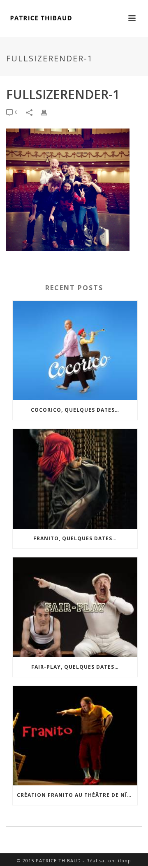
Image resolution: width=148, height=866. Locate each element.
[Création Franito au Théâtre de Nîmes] (75, 736)
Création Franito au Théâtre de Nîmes (77, 795)
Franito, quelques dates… (75, 538)
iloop (124, 860)
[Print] (48, 112)
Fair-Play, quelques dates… (75, 666)
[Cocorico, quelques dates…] (75, 351)
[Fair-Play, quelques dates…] (75, 607)
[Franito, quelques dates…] (75, 479)
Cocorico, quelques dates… (75, 409)
